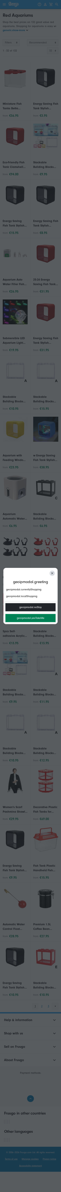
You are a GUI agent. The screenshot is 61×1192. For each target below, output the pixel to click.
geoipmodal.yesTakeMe (30, 618)
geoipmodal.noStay (30, 607)
